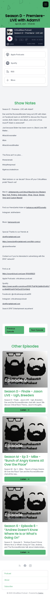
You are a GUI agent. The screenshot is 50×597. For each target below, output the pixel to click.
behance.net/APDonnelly (36, 207)
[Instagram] (30, 565)
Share (40, 44)
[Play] (9, 38)
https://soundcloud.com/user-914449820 (18, 274)
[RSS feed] (19, 565)
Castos (40, 593)
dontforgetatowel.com (11, 237)
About (6, 580)
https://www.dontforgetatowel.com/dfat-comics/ (21, 241)
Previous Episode (11, 330)
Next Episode (37, 330)
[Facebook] (25, 565)
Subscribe (31, 44)
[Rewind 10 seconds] (16, 39)
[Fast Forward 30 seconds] (26, 39)
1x (21, 40)
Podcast (7, 573)
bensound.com (14, 222)
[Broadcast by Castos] (10, 44)
